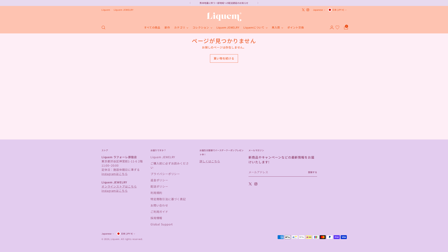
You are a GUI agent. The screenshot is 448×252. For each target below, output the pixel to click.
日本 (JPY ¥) (338, 9)
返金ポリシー (159, 180)
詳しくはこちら (210, 161)
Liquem (115, 239)
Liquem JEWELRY (162, 157)
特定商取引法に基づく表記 (168, 199)
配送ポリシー (159, 186)
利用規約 (156, 193)
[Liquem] (223, 17)
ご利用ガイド (159, 211)
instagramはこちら (115, 174)
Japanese (318, 9)
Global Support (161, 224)
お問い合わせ (159, 205)
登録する (312, 172)
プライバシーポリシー (165, 174)
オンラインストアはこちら (119, 186)
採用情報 (156, 218)
